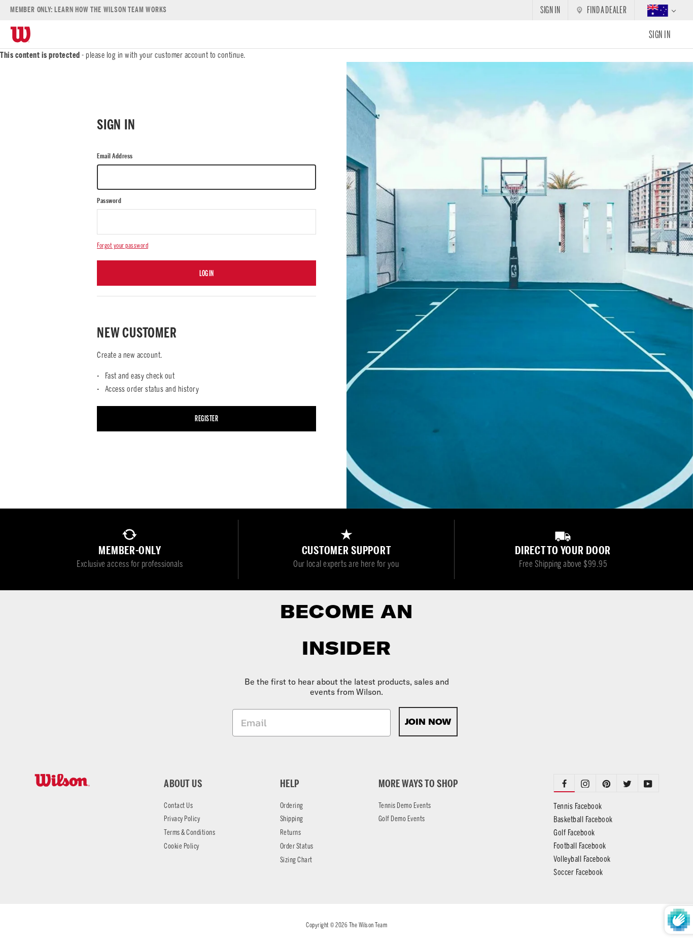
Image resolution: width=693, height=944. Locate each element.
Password (109, 201)
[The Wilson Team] (87, 780)
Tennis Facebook (577, 806)
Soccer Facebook (578, 872)
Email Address (115, 156)
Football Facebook (579, 846)
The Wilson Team (368, 925)
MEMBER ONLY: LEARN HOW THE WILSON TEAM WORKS (88, 10)
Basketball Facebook (583, 819)
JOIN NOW (428, 722)
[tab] (585, 783)
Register (206, 418)
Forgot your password (122, 245)
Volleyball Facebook (582, 859)
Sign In (660, 34)
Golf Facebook (574, 832)
